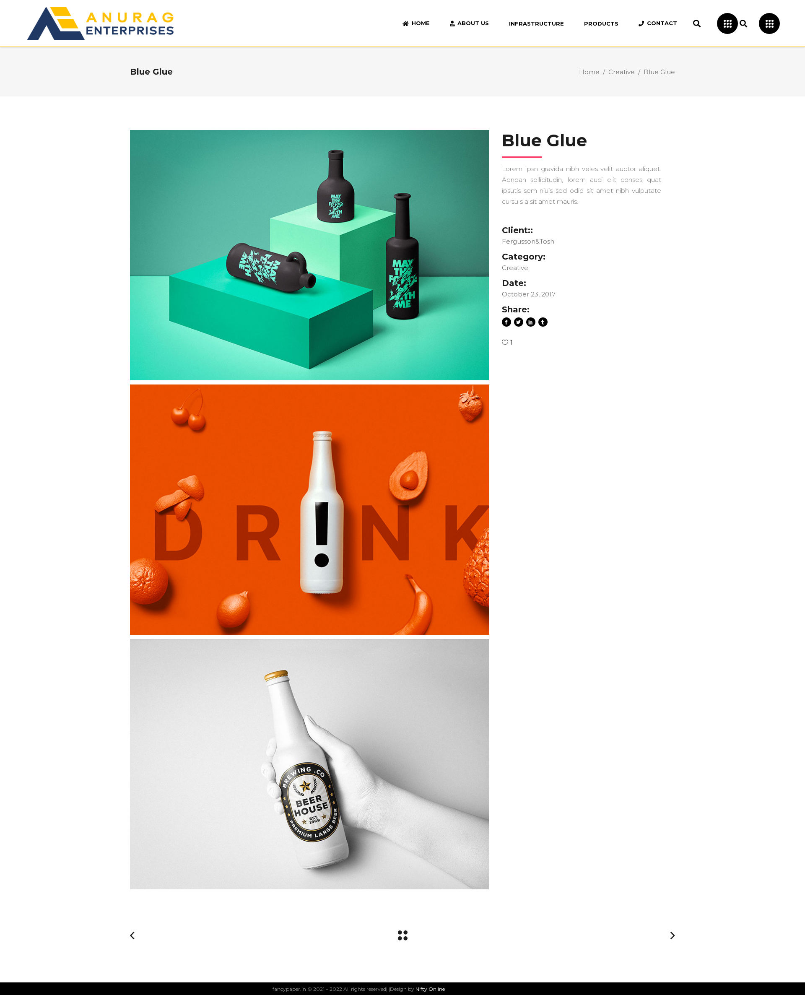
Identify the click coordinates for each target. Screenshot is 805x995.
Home (589, 72)
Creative (621, 72)
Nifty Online (430, 989)
